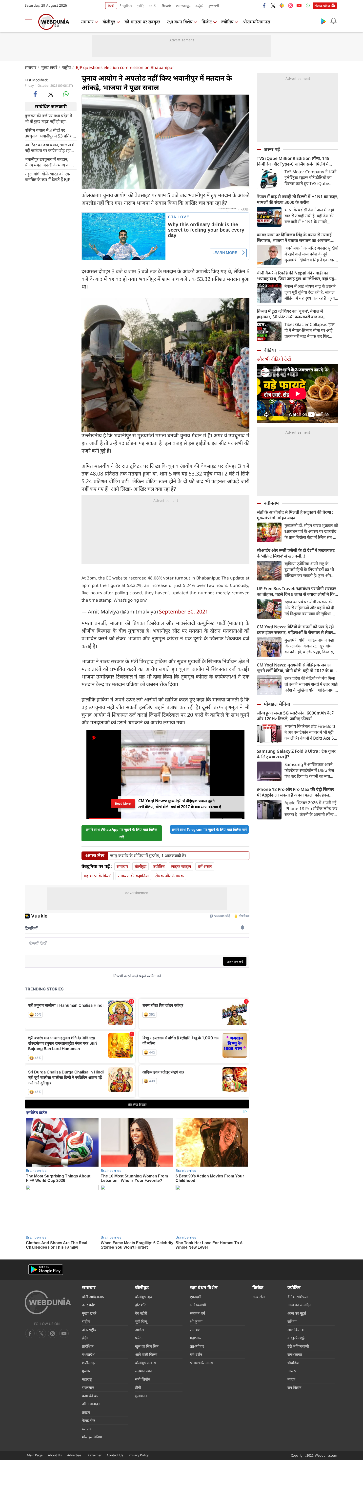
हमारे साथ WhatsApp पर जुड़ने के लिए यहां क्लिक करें (121, 833)
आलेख (139, 1329)
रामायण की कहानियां (133, 876)
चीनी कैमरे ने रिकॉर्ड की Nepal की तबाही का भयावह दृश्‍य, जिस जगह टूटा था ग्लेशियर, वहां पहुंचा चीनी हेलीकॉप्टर (297, 275)
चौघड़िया (293, 1362)
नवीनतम (271, 503)
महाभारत (196, 1337)
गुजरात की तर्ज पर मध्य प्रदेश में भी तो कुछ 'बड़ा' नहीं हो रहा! (48, 118)
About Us (55, 1455)
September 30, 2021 (183, 611)
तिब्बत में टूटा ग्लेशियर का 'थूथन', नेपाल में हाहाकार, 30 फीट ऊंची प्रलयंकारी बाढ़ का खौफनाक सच (290, 314)
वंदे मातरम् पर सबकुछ (142, 22)
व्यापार (86, 1428)
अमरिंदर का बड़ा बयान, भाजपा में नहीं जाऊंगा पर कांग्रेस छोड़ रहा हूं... (49, 147)
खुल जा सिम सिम (147, 1346)
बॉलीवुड (108, 22)
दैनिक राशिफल (297, 1296)
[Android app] (45, 1269)
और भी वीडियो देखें (274, 359)
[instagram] (290, 5)
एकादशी (195, 1296)
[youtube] (299, 5)
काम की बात (91, 1395)
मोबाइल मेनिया (277, 704)
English (126, 5)
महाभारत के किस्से (97, 876)
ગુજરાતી (213, 5)
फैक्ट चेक (88, 1420)
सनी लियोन (142, 1379)
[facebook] (264, 5)
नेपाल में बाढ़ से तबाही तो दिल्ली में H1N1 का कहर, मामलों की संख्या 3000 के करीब (297, 199)
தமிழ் (140, 5)
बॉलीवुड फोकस (145, 1362)
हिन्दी (111, 5)
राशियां (292, 1321)
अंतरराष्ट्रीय (89, 1329)
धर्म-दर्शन (196, 1354)
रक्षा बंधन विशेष (179, 22)
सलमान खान (143, 1370)
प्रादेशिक (88, 1346)
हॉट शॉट (140, 1304)
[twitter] (273, 5)
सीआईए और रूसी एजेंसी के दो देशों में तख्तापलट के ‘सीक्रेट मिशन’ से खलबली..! (296, 553)
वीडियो (270, 350)
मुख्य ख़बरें (49, 67)
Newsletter (322, 5)
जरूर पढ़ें (272, 149)
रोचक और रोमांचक (169, 876)
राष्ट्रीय (66, 67)
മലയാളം (183, 5)
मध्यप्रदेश (88, 1354)
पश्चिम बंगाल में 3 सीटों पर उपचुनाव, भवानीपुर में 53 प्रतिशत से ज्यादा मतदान (50, 132)
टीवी (138, 1387)
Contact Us (115, 1455)
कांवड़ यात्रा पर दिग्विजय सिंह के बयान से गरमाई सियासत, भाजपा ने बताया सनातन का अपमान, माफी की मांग (294, 237)
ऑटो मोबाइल (91, 1403)
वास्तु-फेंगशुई (295, 1337)
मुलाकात (141, 1395)
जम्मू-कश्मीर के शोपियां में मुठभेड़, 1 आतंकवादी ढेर (148, 855)
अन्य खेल (258, 1296)
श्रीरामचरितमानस (256, 22)
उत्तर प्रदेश (89, 1304)
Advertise (74, 1455)
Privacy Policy (139, 1455)
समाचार (87, 22)
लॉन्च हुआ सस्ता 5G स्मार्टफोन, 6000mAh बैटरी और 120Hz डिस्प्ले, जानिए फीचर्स (296, 715)
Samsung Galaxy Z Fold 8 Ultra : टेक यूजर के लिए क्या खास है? (296, 754)
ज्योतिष (227, 22)
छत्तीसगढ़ (88, 1362)
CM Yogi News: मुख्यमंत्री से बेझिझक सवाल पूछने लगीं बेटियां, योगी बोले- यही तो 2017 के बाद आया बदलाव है (296, 667)
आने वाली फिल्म (146, 1354)
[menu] (30, 22)
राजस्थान (88, 1387)
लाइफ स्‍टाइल (181, 866)
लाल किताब (295, 1329)
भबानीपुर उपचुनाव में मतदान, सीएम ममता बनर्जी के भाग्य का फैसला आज (47, 162)
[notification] (333, 21)
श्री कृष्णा (196, 1321)
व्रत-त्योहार (197, 1346)
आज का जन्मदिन (299, 1304)
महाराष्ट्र (87, 1379)
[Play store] (323, 21)
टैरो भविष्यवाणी (298, 1346)
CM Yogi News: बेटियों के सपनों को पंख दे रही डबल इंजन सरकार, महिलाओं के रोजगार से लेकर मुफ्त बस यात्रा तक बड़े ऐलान (295, 629)
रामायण (195, 1329)
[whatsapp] (65, 93)
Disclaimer (93, 1455)
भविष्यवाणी (198, 1304)
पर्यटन (139, 1337)
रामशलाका (294, 1354)
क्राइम (86, 1412)
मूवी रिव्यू (141, 1321)
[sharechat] (281, 5)
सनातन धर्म (197, 1313)
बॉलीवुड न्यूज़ (144, 1296)
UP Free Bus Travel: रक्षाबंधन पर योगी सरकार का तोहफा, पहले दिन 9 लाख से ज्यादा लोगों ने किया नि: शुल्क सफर (297, 591)
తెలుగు (166, 5)
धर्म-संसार (205, 866)
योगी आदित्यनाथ (93, 1296)
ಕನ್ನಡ (199, 5)
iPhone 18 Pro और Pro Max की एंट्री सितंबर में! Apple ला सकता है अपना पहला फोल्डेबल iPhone (295, 792)
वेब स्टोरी (141, 1313)
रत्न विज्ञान (294, 1387)
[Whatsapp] (307, 5)
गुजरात (86, 1370)
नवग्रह (291, 1379)
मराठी (153, 5)
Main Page (34, 1455)
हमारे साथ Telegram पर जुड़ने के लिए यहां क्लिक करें (209, 829)
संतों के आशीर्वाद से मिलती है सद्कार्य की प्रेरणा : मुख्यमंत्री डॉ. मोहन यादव (295, 515)
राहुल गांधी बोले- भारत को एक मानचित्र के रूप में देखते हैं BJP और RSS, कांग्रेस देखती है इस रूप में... (50, 176)
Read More (123, 803)
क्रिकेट (207, 22)
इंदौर (85, 1337)
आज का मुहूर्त (296, 1313)
